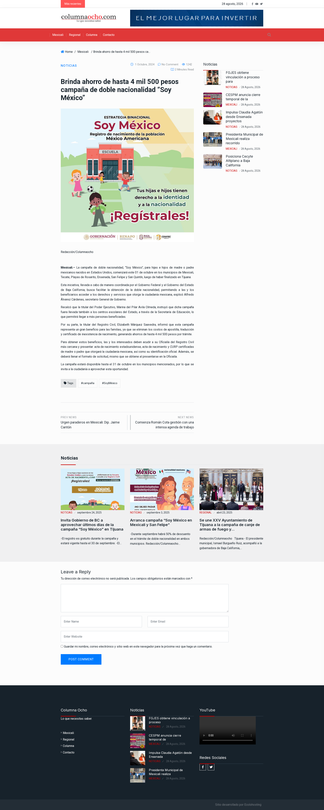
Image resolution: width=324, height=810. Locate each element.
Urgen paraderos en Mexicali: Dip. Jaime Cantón (90, 422)
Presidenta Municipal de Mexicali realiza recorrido (244, 138)
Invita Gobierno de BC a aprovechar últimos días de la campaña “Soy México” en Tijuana (92, 524)
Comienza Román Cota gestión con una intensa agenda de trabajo (164, 422)
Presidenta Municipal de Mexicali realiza (166, 772)
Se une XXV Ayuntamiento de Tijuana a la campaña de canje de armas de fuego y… (230, 524)
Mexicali (57, 35)
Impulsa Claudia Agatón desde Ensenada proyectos (244, 116)
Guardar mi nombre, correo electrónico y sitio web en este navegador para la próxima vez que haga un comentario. (138, 646)
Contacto (109, 35)
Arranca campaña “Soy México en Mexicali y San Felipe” (161, 522)
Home (69, 52)
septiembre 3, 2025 (158, 512)
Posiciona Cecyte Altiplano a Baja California (239, 160)
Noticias (69, 65)
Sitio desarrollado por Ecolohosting (238, 804)
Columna (91, 35)
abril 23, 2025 (224, 512)
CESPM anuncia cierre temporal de (165, 737)
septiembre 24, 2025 (89, 512)
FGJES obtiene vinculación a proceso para (243, 77)
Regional (74, 35)
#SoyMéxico (109, 383)
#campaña (87, 383)
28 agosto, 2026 (250, 87)
